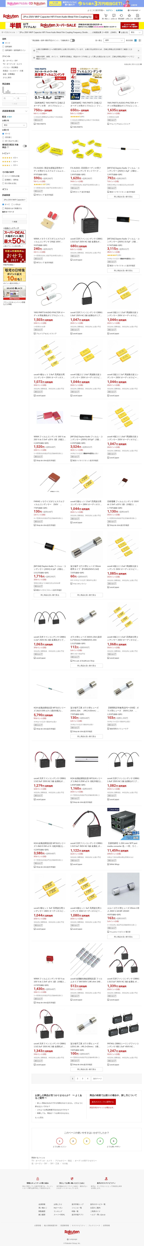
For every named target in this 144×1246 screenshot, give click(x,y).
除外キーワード (8, 212)
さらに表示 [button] (7, 77)
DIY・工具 (54, 1163)
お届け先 (5, 120)
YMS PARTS (41, 124)
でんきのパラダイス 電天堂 (120, 932)
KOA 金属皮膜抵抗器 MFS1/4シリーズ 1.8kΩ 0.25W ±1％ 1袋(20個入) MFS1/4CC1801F (86, 781)
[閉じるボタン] (138, 50)
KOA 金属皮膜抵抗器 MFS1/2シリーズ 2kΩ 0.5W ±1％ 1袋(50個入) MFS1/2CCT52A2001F (50, 711)
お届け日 (5, 130)
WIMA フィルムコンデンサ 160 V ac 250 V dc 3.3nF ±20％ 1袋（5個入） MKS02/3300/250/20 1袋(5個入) (50, 439)
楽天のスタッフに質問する (103, 1102)
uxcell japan (77, 260)
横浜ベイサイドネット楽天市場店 (122, 192)
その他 (65, 1163)
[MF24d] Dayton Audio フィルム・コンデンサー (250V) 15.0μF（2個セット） (123, 242)
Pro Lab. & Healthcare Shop (83, 661)
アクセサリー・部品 (63, 1161)
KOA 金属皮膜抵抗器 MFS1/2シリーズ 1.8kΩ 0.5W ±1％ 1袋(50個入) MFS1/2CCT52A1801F (50, 846)
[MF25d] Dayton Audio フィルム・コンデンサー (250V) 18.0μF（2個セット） (86, 439)
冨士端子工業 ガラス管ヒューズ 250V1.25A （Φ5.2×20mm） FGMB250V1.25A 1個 (85, 711)
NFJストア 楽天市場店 (44, 195)
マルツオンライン (79, 584)
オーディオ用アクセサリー (86, 1161)
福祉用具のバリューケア (119, 729)
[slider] (2, 94)
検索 (15, 104)
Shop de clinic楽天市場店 (46, 461)
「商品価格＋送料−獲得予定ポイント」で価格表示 (50, 40)
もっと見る (39, 1118)
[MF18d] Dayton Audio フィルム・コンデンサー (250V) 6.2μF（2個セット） (50, 569)
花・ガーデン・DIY (39, 1163)
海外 (10, 117)
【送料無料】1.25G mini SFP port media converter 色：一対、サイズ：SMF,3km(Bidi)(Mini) (122, 846)
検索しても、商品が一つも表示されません (53, 1113)
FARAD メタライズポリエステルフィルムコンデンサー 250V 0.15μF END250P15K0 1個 (49, 504)
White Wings (114, 864)
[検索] (96, 17)
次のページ (97, 1079)
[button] (134, 11)
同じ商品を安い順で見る (123, 197)
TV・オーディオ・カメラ (42, 1161)
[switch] (25, 146)
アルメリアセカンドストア (120, 124)
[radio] (3, 43)
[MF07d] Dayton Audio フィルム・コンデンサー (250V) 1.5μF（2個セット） (123, 171)
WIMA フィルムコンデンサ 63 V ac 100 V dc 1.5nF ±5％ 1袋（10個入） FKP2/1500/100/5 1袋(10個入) (50, 982)
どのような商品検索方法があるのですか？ (53, 1110)
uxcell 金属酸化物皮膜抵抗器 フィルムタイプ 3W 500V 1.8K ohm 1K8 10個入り (86, 982)
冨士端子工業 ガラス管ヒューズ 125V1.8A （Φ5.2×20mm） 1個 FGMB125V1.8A (84, 1046)
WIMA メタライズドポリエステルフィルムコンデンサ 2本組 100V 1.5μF (49, 242)
